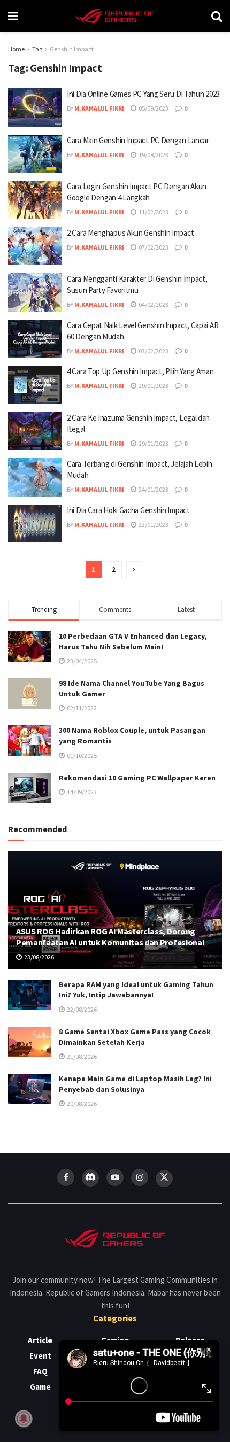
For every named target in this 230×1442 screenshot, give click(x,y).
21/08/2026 (81, 1056)
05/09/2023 (152, 108)
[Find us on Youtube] (115, 1177)
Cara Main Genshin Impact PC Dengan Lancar (138, 140)
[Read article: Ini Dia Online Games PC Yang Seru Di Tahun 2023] (35, 107)
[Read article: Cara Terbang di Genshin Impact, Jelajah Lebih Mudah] (35, 477)
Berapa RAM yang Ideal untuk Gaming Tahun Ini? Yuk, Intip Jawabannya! (136, 990)
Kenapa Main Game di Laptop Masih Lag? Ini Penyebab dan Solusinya (135, 1084)
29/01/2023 (152, 386)
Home (16, 49)
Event (40, 1356)
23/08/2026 (38, 957)
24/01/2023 (152, 489)
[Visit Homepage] (115, 16)
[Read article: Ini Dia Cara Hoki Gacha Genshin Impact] (35, 524)
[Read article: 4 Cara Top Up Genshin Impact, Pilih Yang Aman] (35, 385)
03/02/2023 (152, 351)
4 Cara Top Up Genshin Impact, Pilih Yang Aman (140, 371)
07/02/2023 (152, 247)
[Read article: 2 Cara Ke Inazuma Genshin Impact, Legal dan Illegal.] (35, 431)
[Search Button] (216, 16)
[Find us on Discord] (90, 1178)
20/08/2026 (81, 1103)
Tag (37, 49)
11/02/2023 (152, 212)
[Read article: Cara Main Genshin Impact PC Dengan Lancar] (35, 154)
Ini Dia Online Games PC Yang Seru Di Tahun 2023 (143, 94)
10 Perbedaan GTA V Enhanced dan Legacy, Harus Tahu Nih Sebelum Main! (132, 641)
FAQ (40, 1371)
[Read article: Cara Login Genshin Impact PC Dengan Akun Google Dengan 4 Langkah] (35, 200)
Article (40, 1340)
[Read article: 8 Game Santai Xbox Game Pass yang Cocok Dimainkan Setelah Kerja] (29, 1042)
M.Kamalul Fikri (99, 108)
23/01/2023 (152, 525)
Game (40, 1387)
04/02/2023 (152, 304)
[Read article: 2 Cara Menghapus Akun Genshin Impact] (35, 246)
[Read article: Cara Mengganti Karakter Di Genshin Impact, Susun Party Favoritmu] (35, 292)
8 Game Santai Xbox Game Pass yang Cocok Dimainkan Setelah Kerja (135, 1037)
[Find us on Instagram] (139, 1177)
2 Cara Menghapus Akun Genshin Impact (130, 233)
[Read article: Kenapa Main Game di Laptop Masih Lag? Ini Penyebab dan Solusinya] (29, 1089)
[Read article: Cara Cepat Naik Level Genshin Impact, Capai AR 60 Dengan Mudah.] (35, 339)
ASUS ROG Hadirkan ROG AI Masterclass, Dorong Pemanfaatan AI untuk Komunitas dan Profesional (110, 937)
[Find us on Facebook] (65, 1177)
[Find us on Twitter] (164, 1178)
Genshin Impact (72, 49)
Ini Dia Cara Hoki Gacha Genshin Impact (128, 510)
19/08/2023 (152, 155)
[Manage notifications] (23, 1418)
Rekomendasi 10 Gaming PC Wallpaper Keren (137, 777)
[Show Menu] (13, 16)
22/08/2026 (81, 1009)
